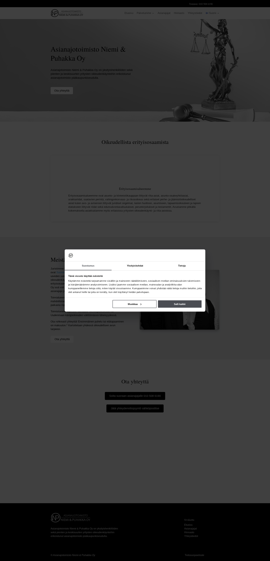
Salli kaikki (179, 304)
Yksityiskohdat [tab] (135, 265)
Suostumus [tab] (88, 265)
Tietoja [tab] (182, 265)
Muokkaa (133, 304)
